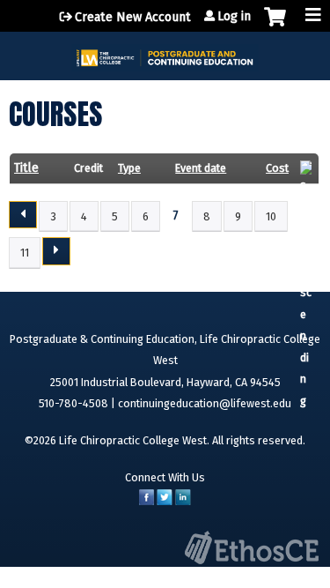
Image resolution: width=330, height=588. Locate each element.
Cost (277, 168)
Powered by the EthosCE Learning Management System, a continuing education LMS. (251, 547)
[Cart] (275, 25)
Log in (234, 17)
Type (129, 168)
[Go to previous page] (23, 215)
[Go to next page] (56, 251)
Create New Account (133, 17)
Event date (200, 168)
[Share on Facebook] (146, 501)
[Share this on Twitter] (164, 501)
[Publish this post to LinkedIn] (183, 501)
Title (26, 167)
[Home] (165, 51)
